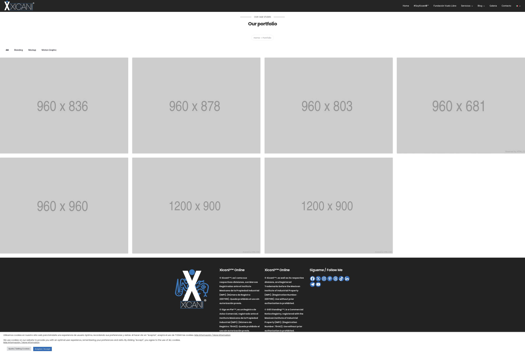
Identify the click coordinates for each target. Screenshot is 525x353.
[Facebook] (312, 278)
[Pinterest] (329, 278)
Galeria (493, 5)
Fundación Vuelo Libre (445, 5)
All (7, 50)
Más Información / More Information (212, 335)
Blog (480, 5)
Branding (18, 50)
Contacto (506, 5)
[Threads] (335, 278)
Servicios (465, 5)
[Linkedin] (347, 278)
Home (406, 5)
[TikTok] (341, 278)
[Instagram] (324, 278)
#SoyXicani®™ (421, 5)
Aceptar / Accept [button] (42, 349)
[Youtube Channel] (318, 284)
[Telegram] (312, 284)
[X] (318, 278)
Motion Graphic (49, 50)
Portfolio (267, 37)
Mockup (32, 50)
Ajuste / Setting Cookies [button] (19, 348)
